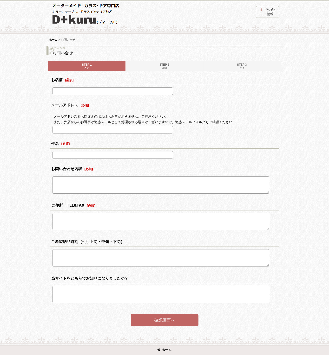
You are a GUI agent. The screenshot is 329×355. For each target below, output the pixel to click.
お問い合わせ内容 (66, 168)
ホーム (167, 350)
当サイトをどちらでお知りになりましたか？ (89, 278)
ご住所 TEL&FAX (68, 205)
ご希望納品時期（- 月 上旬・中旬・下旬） (88, 241)
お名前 (57, 79)
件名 (55, 143)
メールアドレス (64, 104)
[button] (267, 12)
